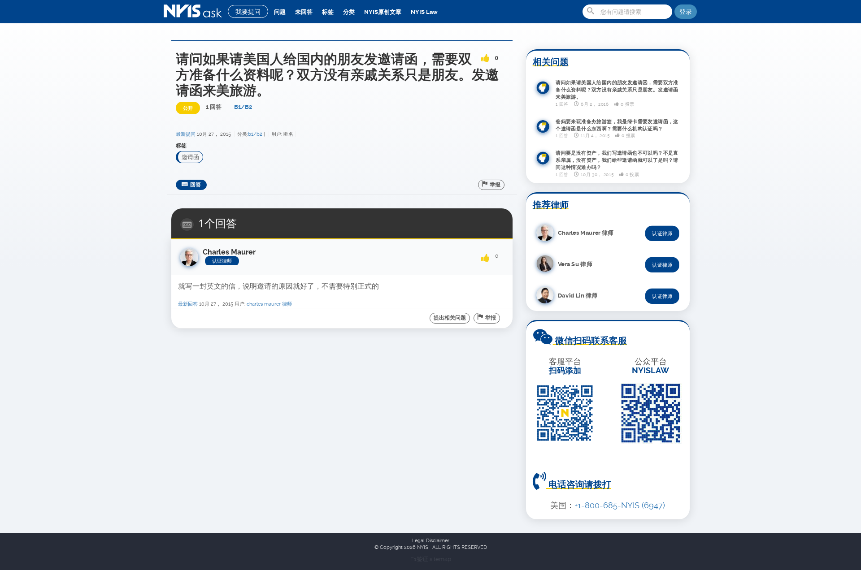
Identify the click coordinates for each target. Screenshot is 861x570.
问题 (280, 12)
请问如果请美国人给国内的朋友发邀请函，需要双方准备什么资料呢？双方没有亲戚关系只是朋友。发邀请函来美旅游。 (617, 90)
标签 (328, 12)
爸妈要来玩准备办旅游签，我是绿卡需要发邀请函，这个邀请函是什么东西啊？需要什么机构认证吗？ (617, 125)
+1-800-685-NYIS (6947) (619, 505)
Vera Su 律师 (575, 264)
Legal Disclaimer (430, 541)
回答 (195, 184)
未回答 (304, 12)
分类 (349, 12)
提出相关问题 (450, 318)
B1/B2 (243, 107)
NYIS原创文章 (382, 12)
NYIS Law (424, 12)
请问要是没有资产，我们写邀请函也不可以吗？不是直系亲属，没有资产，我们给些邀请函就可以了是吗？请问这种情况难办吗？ (617, 160)
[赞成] (485, 55)
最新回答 (188, 304)
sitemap (440, 559)
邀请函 (190, 157)
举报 (495, 184)
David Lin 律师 (577, 295)
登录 (685, 11)
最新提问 (186, 134)
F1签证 (420, 559)
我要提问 (248, 11)
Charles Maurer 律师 (269, 304)
